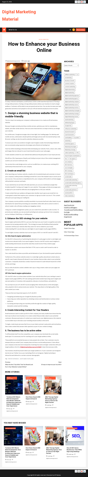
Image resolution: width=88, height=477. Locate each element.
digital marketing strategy (72, 113)
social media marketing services (71, 186)
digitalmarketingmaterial (13, 61)
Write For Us (13, 30)
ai (77, 74)
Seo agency (73, 158)
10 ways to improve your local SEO (51, 363)
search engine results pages (27, 358)
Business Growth (69, 80)
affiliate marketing (70, 74)
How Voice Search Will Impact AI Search (33, 398)
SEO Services (68, 164)
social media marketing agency (73, 182)
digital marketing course (71, 104)
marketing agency (70, 143)
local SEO (76, 137)
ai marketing (68, 77)
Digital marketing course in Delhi (30, 347)
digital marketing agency (71, 98)
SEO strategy (68, 170)
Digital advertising (70, 89)
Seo (66, 158)
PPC (77, 152)
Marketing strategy (70, 149)
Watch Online (81, 29)
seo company (68, 161)
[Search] (70, 29)
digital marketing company (72, 101)
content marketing (70, 86)
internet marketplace (13, 358)
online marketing (69, 152)
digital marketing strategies (72, 110)
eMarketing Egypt (70, 122)
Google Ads (68, 125)
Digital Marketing (44, 39)
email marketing (69, 119)
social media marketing (71, 179)
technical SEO (69, 192)
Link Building (68, 137)
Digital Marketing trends (71, 116)
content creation (69, 83)
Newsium (49, 475)
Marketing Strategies (70, 146)
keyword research (70, 131)
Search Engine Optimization (72, 155)
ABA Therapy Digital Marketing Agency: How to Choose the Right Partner (54, 450)
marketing (67, 140)
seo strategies (69, 167)
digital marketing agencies (72, 95)
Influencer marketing (70, 128)
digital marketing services (72, 107)
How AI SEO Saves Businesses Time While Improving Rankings (74, 449)
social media (68, 176)
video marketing (69, 196)
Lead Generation (69, 134)
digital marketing (69, 92)
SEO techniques (69, 173)
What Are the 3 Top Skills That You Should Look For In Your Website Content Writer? (19, 364)
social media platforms (71, 189)
